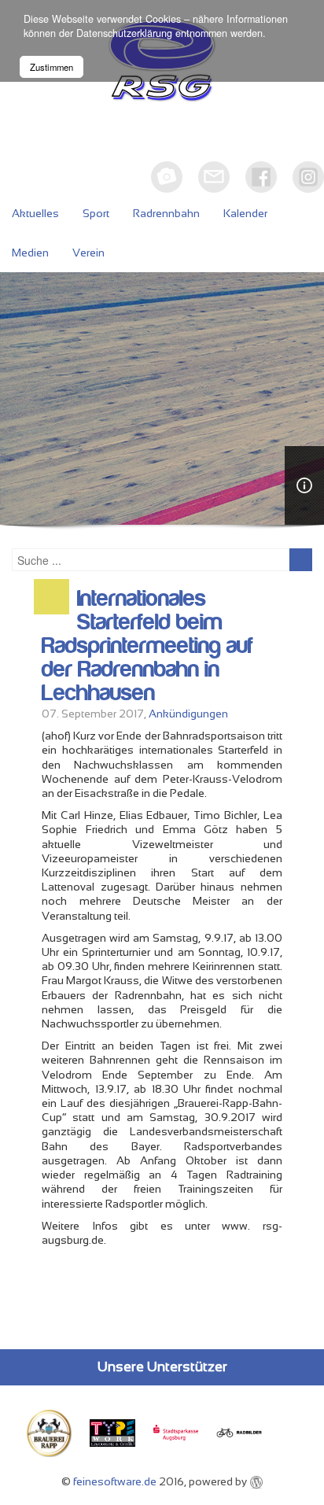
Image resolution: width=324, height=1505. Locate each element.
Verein (88, 252)
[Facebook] (261, 177)
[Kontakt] (214, 177)
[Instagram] (308, 177)
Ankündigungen (188, 713)
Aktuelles (35, 213)
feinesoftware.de (114, 1481)
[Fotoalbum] (166, 177)
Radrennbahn (166, 213)
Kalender (245, 213)
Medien (30, 252)
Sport (96, 213)
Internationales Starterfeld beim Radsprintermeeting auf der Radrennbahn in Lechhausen (147, 646)
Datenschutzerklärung (124, 33)
